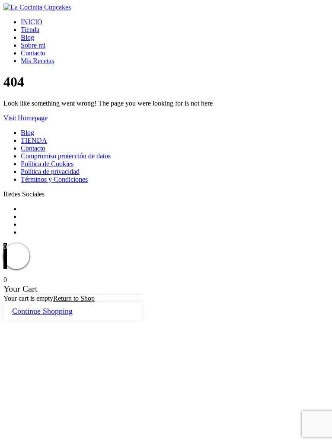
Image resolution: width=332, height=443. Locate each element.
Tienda (30, 29)
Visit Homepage (25, 118)
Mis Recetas (37, 60)
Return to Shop (74, 298)
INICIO (31, 22)
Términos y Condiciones (54, 179)
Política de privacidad (50, 171)
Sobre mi (33, 45)
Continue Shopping (42, 311)
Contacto (33, 53)
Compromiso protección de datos (66, 156)
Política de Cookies (47, 163)
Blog (27, 37)
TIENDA (34, 140)
